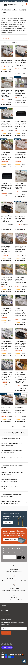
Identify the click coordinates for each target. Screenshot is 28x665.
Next (24, 426)
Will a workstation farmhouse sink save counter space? (11, 495)
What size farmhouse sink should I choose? (11, 459)
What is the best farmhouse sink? (11, 438)
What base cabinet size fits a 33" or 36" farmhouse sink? (11, 452)
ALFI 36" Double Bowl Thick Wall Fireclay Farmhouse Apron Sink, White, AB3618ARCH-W (6, 156)
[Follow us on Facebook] (2, 644)
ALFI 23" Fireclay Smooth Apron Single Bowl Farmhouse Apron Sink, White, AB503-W (6, 411)
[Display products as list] (26, 42)
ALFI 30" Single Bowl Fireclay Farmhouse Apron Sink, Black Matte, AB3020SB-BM (6, 187)
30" (9, 36)
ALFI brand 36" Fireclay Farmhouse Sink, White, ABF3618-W (20, 186)
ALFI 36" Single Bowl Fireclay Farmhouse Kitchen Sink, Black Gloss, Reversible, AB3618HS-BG (6, 218)
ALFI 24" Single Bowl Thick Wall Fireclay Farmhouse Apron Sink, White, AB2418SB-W (20, 250)
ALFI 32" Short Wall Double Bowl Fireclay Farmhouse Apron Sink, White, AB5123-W (20, 156)
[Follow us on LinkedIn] (11, 644)
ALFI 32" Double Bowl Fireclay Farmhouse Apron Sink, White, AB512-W (20, 281)
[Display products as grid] (23, 42)
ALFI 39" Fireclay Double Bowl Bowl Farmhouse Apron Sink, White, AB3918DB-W (20, 218)
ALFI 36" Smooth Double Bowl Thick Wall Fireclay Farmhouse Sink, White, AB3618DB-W (6, 250)
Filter (5, 42)
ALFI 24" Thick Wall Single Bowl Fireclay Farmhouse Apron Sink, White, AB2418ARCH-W (6, 376)
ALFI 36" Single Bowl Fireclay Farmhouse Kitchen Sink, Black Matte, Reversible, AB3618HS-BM (20, 345)
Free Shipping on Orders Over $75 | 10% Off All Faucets (14, 1)
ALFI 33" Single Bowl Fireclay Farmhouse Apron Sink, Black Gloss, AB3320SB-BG (20, 125)
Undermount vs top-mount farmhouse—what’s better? (9, 481)
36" (15, 36)
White (18, 36)
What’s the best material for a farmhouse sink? (10, 488)
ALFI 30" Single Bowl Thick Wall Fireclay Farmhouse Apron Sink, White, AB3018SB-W (6, 312)
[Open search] (19, 4)
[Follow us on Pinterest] (8, 644)
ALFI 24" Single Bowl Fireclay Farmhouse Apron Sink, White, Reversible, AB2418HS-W (6, 281)
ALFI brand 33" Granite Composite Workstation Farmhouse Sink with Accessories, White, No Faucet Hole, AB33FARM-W (20, 378)
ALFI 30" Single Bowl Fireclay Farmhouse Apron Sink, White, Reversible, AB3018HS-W (6, 93)
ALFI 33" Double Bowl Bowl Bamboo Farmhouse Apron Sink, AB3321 (20, 92)
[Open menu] (2, 4)
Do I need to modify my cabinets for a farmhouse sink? (12, 473)
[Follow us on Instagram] (5, 644)
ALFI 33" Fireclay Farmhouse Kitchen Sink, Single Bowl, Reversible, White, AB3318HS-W (6, 345)
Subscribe (6, 633)
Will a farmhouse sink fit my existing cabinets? (12, 466)
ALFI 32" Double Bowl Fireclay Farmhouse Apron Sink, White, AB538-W (6, 125)
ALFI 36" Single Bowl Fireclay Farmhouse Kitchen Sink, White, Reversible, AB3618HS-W (20, 62)
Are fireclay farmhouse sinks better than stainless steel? (11, 444)
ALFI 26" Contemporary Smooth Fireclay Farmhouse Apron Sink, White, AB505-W (20, 313)
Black (22, 36)
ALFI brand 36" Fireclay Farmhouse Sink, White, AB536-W (6, 61)
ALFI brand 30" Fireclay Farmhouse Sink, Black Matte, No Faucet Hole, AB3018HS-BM (20, 411)
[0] (25, 5)
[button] (24, 661)
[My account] (22, 4)
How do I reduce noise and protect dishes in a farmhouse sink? (11, 502)
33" (12, 36)
